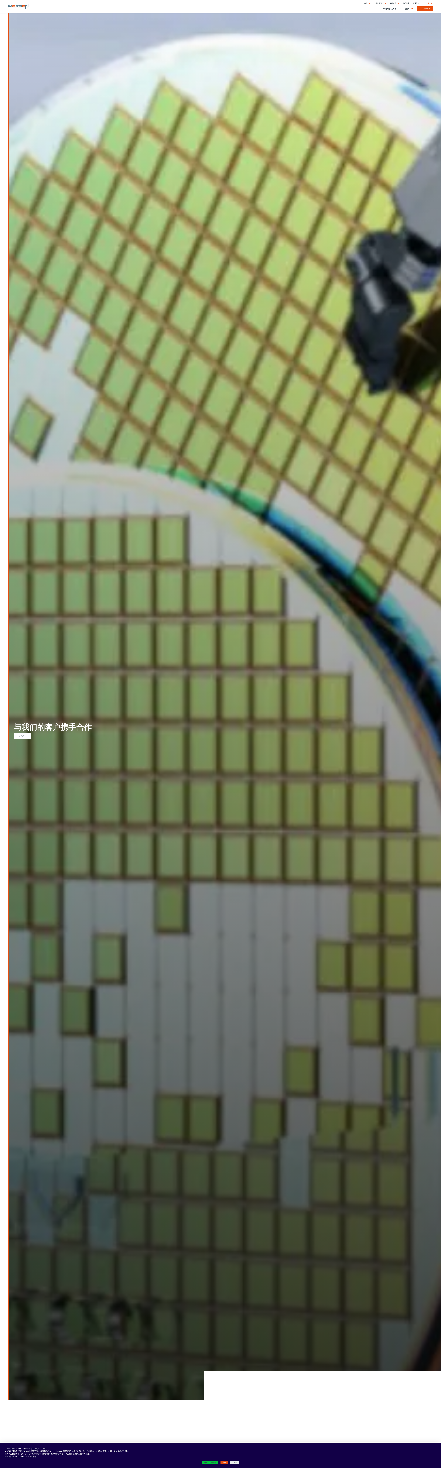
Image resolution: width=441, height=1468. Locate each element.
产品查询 (427, 9)
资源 (407, 9)
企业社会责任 (378, 3)
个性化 (234, 1462)
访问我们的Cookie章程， (15, 1456)
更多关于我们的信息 (24, 736)
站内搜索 (406, 3)
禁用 (224, 1462)
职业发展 (393, 3)
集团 (365, 3)
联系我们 (416, 3)
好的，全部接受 (210, 1462)
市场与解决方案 (390, 9)
